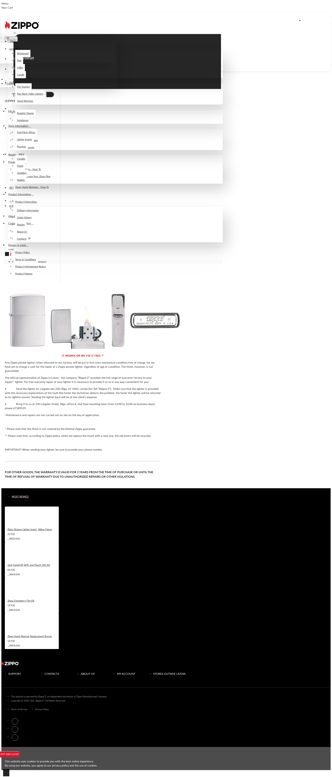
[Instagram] (15, 729)
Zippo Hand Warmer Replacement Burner (29, 636)
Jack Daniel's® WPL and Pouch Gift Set (28, 564)
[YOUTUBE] (15, 737)
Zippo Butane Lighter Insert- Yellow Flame (29, 529)
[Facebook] (15, 721)
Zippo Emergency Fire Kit (20, 600)
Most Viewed (20, 496)
